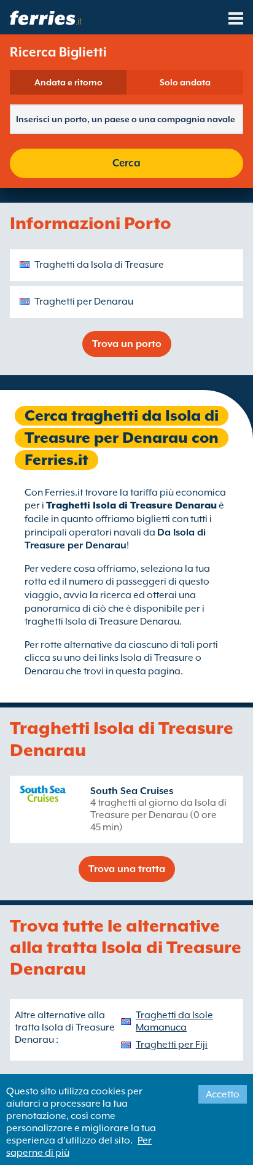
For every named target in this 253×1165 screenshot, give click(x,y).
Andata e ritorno (68, 82)
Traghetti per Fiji (172, 1044)
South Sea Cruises (131, 791)
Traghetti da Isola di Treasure (99, 264)
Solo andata (185, 82)
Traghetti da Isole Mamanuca (174, 1021)
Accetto (222, 1094)
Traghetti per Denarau (83, 301)
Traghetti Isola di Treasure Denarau (131, 505)
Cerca (126, 163)
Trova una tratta (126, 869)
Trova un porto (127, 343)
